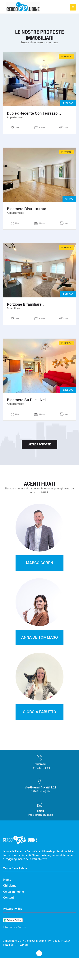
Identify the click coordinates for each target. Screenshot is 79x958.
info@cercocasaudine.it (40, 814)
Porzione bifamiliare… (25, 304)
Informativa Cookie (14, 927)
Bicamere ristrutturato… (28, 209)
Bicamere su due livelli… (28, 400)
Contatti (8, 897)
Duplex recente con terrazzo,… (34, 113)
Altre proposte (39, 444)
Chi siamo (9, 885)
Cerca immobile (13, 891)
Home (7, 879)
